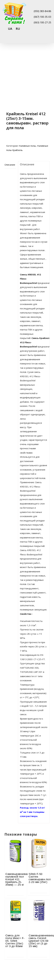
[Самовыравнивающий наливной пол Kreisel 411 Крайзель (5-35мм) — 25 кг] (15, 846)
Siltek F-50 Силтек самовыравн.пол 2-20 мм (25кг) (40, 878)
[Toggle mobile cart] (37, 39)
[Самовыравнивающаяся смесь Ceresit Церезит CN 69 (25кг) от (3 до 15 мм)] (38, 908)
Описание (9, 164)
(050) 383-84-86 (42, 11)
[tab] (10, 164)
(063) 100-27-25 (42, 22)
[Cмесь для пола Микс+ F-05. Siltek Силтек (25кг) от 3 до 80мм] (15, 908)
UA (10, 29)
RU (18, 29)
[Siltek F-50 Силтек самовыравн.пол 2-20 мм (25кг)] (38, 846)
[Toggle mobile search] (43, 39)
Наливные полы (27, 145)
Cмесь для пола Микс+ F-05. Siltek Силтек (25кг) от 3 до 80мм (15, 941)
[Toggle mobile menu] (48, 39)
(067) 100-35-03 (42, 16)
